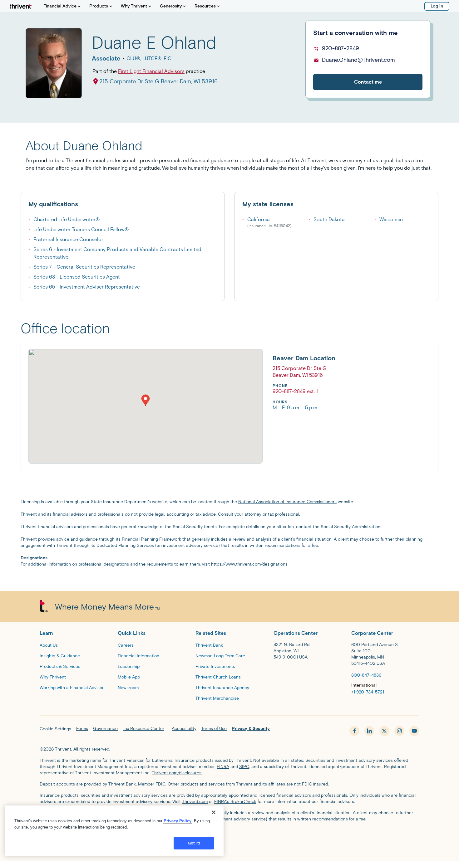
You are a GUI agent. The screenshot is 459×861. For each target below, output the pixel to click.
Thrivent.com (195, 801)
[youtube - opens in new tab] (414, 730)
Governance (105, 728)
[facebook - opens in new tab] (354, 730)
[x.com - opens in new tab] (384, 730)
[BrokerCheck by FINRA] (229, 835)
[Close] (213, 812)
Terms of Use (214, 728)
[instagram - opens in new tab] (399, 730)
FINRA (223, 766)
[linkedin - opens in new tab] (369, 730)
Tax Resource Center (143, 728)
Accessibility (184, 728)
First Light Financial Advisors (151, 71)
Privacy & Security (251, 728)
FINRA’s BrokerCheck (235, 801)
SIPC (244, 766)
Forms (82, 728)
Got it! (194, 843)
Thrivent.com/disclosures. (177, 773)
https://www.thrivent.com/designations (249, 564)
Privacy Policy (177, 821)
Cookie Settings (55, 729)
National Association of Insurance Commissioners (287, 501)
